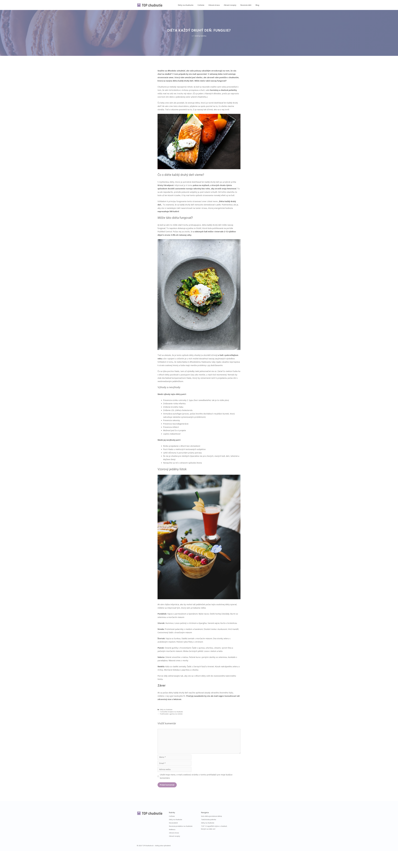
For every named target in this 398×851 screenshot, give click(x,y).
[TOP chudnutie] (150, 5)
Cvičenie (201, 5)
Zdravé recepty (230, 5)
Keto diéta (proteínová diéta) (211, 816)
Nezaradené (173, 823)
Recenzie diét (245, 5)
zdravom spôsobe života (191, 463)
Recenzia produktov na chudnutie (180, 826)
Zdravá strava (214, 5)
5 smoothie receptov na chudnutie (171, 712)
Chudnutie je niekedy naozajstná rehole (175, 87)
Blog (257, 5)
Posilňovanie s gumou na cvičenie (171, 714)
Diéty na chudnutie (185, 5)
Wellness (172, 829)
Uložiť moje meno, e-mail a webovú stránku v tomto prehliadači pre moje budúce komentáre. (196, 776)
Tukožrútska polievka (208, 819)
